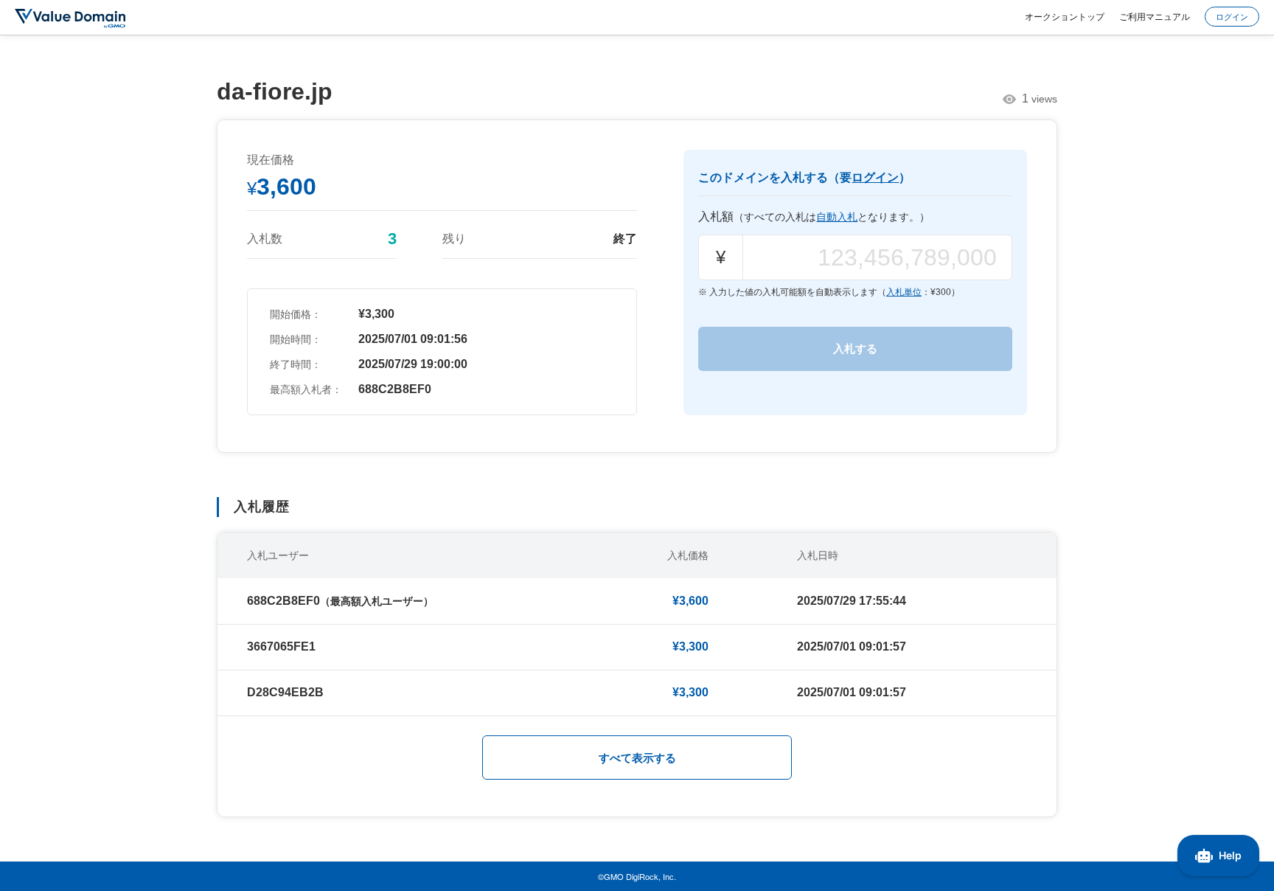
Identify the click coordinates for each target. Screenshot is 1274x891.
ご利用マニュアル (1154, 16)
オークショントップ (1064, 16)
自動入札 (836, 217)
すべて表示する (637, 758)
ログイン (1232, 16)
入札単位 (904, 292)
